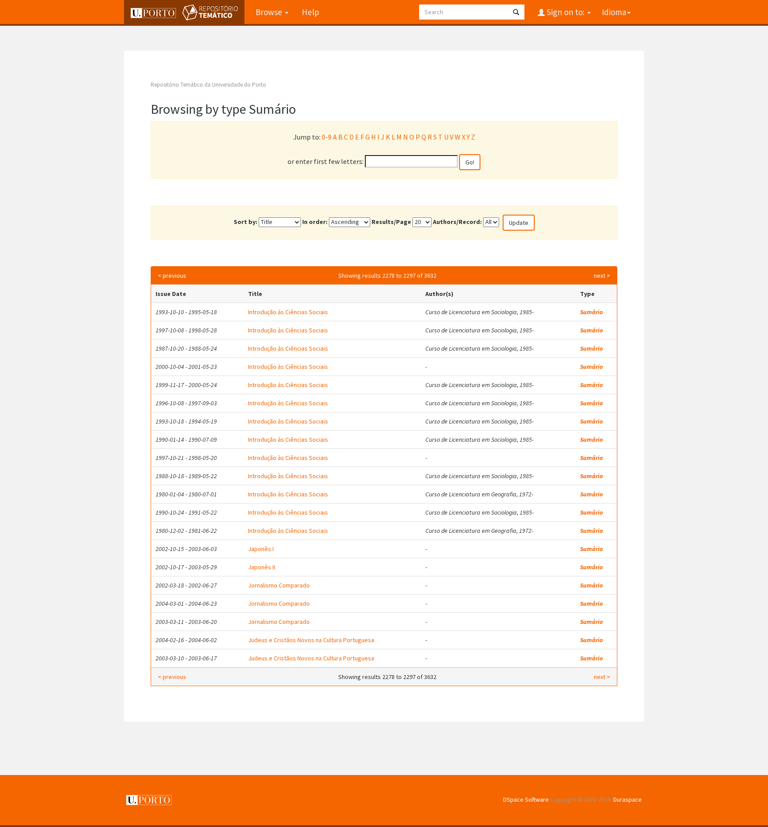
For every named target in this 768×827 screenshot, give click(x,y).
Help (310, 12)
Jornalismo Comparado (279, 585)
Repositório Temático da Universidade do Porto (208, 84)
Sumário (591, 312)
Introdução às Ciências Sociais (288, 312)
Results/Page (391, 222)
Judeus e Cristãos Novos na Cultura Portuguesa (311, 640)
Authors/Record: (457, 222)
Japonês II (261, 567)
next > (602, 276)
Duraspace (627, 799)
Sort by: (245, 222)
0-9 (327, 136)
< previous (172, 276)
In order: (315, 222)
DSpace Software (526, 799)
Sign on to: (565, 12)
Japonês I (261, 549)
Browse (270, 12)
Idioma (614, 12)
